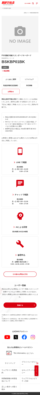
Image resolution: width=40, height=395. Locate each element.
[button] (20, 274)
